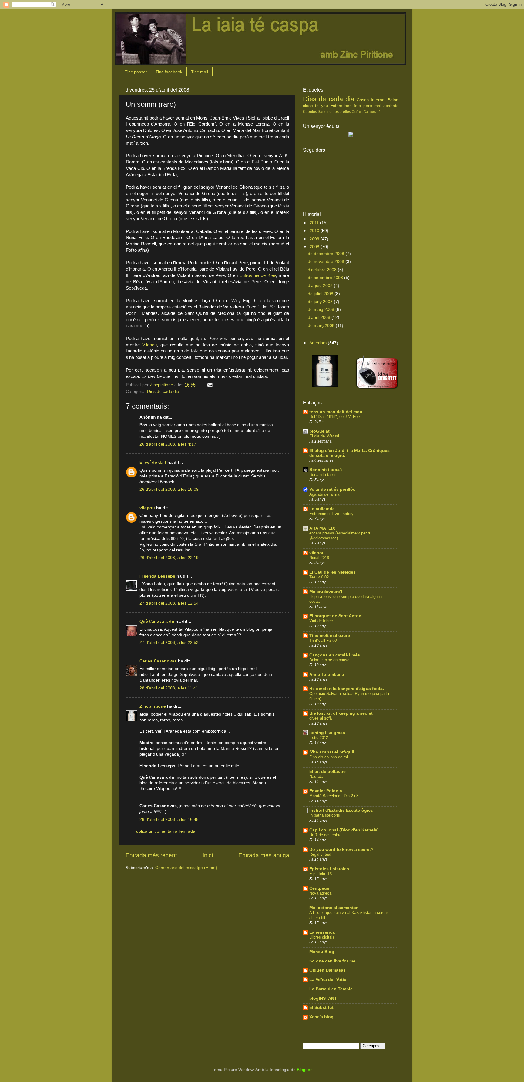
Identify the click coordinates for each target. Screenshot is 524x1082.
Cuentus (310, 112)
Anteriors (318, 343)
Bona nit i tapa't (325, 469)
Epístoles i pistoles (329, 869)
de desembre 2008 (326, 253)
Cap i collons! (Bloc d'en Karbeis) (344, 830)
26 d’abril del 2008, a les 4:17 (167, 444)
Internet (378, 100)
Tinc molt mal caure (329, 635)
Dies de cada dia (163, 391)
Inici (208, 855)
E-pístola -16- (321, 873)
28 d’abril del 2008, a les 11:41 (168, 688)
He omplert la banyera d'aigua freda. (346, 688)
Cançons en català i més (334, 655)
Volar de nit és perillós (332, 489)
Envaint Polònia (325, 791)
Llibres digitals (321, 937)
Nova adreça (320, 893)
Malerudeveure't (325, 591)
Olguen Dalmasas (327, 970)
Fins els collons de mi (328, 757)
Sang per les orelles (334, 112)
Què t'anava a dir (156, 621)
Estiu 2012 (318, 737)
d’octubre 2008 (323, 270)
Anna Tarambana (326, 674)
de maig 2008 (321, 309)
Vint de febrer (321, 621)
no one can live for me (332, 961)
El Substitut (321, 1007)
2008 (315, 246)
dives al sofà (320, 718)
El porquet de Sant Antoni (336, 616)
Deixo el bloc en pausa (329, 660)
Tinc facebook (169, 71)
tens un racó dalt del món (335, 412)
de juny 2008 (321, 301)
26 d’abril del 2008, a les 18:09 (169, 489)
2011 (315, 223)
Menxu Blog (321, 951)
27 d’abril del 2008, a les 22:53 (169, 642)
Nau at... (316, 776)
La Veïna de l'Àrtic (327, 979)
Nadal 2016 (319, 557)
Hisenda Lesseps (157, 576)
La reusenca (322, 932)
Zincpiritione (152, 706)
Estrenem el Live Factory (331, 513)
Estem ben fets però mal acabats (364, 105)
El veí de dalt (152, 462)
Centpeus (319, 888)
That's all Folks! (323, 640)
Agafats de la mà (324, 494)
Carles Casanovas (158, 661)
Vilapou (149, 344)
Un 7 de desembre (325, 835)
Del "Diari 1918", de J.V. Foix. (335, 416)
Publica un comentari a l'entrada (164, 831)
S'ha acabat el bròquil (331, 752)
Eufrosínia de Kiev (257, 275)
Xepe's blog (321, 1017)
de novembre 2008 (326, 261)
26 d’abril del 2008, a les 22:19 (169, 557)
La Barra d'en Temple (331, 989)
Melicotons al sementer (333, 907)
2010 (315, 230)
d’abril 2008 (319, 317)
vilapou (147, 508)
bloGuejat (319, 431)
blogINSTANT (323, 998)
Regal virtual (320, 854)
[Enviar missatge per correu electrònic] (209, 385)
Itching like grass (327, 732)
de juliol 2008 (321, 294)
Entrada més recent (151, 855)
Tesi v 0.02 (319, 577)
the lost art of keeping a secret (341, 713)
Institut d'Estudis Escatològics (341, 810)
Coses (363, 100)
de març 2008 (322, 325)
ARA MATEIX (322, 528)
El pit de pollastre (327, 771)
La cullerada (322, 509)
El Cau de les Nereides (332, 572)
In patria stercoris (324, 815)
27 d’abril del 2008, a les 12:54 (169, 603)
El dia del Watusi (324, 436)
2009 (315, 239)
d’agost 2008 (321, 285)
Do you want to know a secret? (341, 849)
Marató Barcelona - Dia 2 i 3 (333, 796)
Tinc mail (199, 71)
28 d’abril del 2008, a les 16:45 (169, 819)
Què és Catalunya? (366, 111)
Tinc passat (136, 71)
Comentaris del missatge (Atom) (186, 867)
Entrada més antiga (263, 855)
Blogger (304, 1069)
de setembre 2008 (326, 277)
